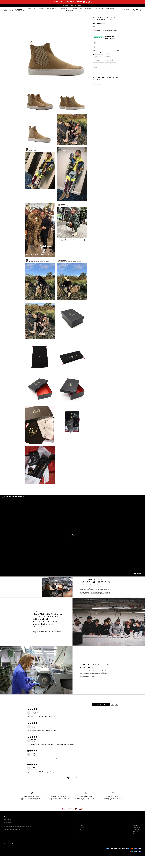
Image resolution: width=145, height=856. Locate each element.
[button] (96, 23)
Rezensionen (88, 8)
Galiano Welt (73, 8)
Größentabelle (117, 50)
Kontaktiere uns (70, 10)
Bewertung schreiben (101, 704)
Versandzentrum (136, 816)
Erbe (81, 8)
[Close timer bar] (143, 2)
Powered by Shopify (53, 849)
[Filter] (112, 704)
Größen (134, 833)
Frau (35, 8)
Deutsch (126, 9)
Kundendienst (135, 825)
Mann (29, 8)
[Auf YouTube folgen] (12, 843)
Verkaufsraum (99, 8)
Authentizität (135, 831)
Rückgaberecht (135, 818)
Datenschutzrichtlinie (136, 827)
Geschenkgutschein (52, 8)
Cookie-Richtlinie (136, 829)
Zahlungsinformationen (137, 823)
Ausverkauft (106, 72)
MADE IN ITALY (96, 21)
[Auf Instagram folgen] (8, 843)
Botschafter (135, 835)
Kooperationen (110, 8)
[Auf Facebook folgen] (4, 843)
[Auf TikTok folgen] (16, 843)
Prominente (64, 8)
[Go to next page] (79, 778)
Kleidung (41, 8)
